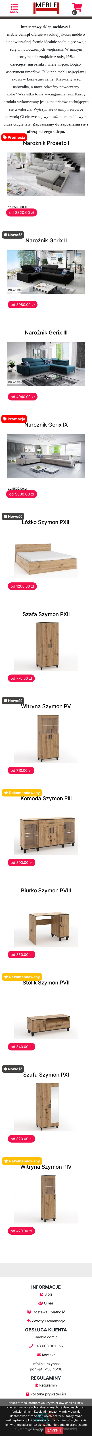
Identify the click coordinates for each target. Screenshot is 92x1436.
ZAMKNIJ (54, 1430)
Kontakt (48, 1355)
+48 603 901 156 (48, 1346)
